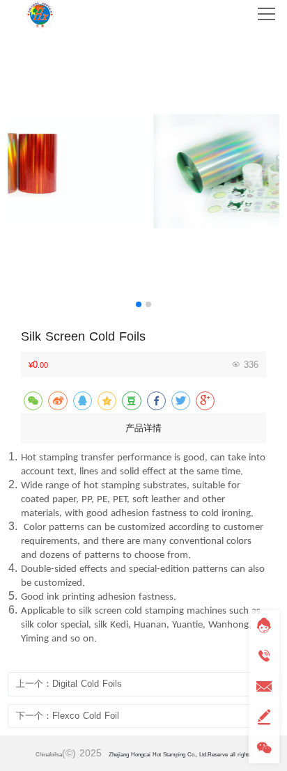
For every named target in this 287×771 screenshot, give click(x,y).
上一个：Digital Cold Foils (69, 683)
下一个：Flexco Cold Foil (67, 715)
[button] (138, 304)
